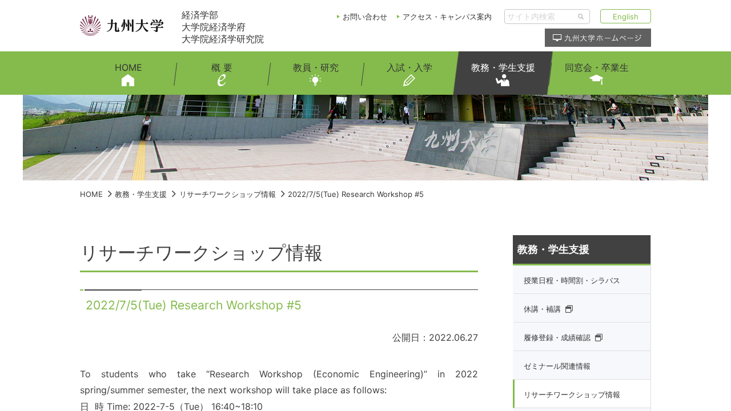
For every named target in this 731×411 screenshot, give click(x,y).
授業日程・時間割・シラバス (572, 280)
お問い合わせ (365, 17)
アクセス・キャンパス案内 (447, 17)
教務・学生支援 (141, 194)
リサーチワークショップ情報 (227, 194)
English (625, 16)
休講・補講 (542, 308)
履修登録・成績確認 (557, 337)
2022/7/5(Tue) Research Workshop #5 (356, 194)
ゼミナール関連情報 (557, 365)
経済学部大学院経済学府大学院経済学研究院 (223, 27)
